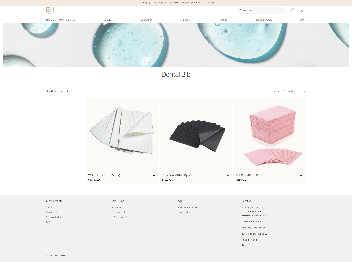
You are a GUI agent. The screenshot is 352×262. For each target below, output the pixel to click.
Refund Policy (52, 212)
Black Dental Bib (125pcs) (177, 175)
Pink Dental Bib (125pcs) (250, 175)
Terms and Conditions (187, 207)
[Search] (240, 10)
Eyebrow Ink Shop (60, 256)
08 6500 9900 (250, 240)
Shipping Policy (53, 217)
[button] (62, 20)
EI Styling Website (120, 217)
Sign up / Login (118, 212)
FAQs (48, 222)
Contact (50, 207)
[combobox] (261, 10)
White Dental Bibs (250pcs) (104, 175)
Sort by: (276, 91)
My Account (117, 207)
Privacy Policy (183, 212)
